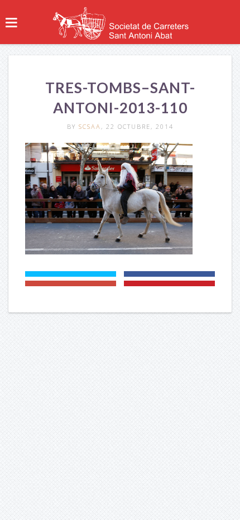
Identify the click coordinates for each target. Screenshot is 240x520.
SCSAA (90, 126)
